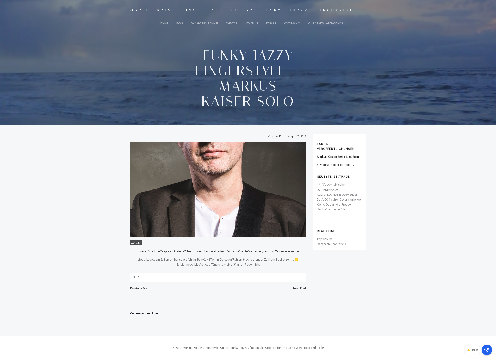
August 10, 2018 (297, 136)
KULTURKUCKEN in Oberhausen (337, 194)
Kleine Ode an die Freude (334, 204)
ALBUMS (231, 22)
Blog (179, 22)
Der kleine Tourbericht (331, 209)
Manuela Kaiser (277, 136)
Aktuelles (136, 243)
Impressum (292, 22)
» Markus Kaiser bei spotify (335, 165)
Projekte (251, 22)
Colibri (321, 347)
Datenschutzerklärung (325, 22)
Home (164, 22)
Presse (271, 22)
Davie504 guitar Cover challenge (339, 199)
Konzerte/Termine (204, 22)
